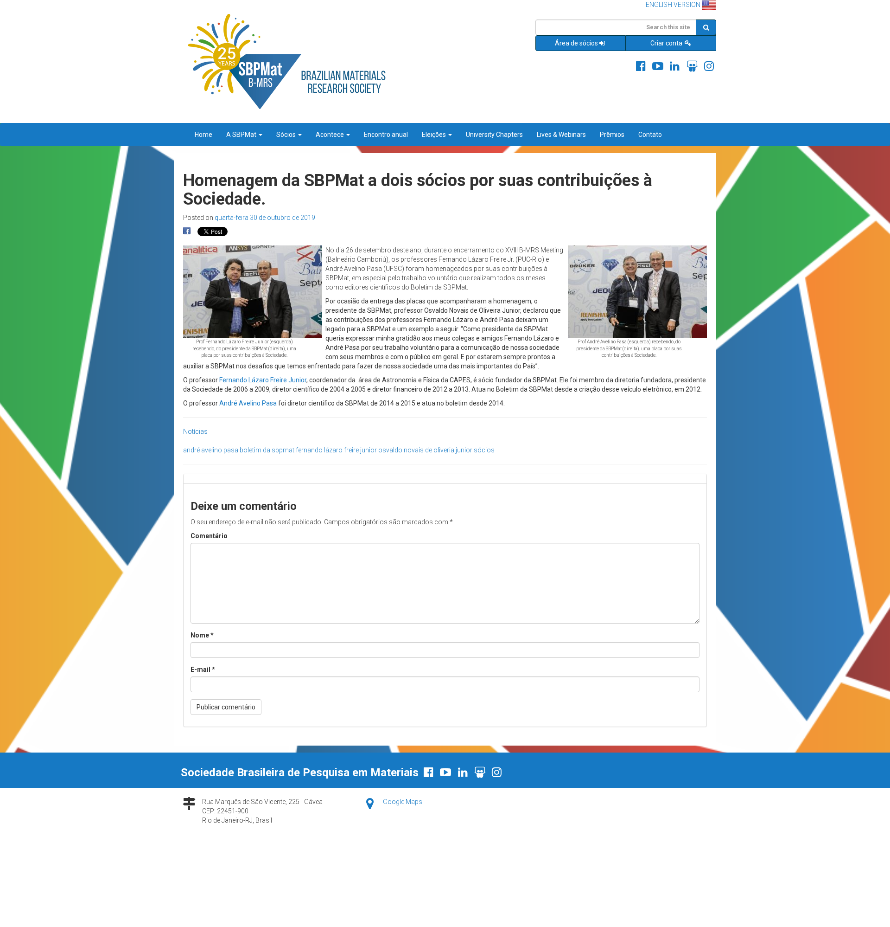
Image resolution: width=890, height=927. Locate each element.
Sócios (286, 134)
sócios (484, 450)
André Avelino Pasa (248, 403)
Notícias (195, 431)
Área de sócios (576, 43)
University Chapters (494, 134)
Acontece (330, 134)
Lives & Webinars (561, 134)
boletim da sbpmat (267, 450)
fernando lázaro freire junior (336, 450)
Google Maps (402, 801)
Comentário (209, 536)
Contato (650, 134)
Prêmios (612, 134)
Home (203, 134)
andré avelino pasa (210, 450)
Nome (202, 635)
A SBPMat (242, 134)
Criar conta (667, 43)
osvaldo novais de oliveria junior (425, 450)
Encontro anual (386, 134)
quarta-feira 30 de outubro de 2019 (265, 217)
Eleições (434, 134)
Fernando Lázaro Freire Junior (262, 380)
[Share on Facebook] (187, 231)
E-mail (203, 669)
